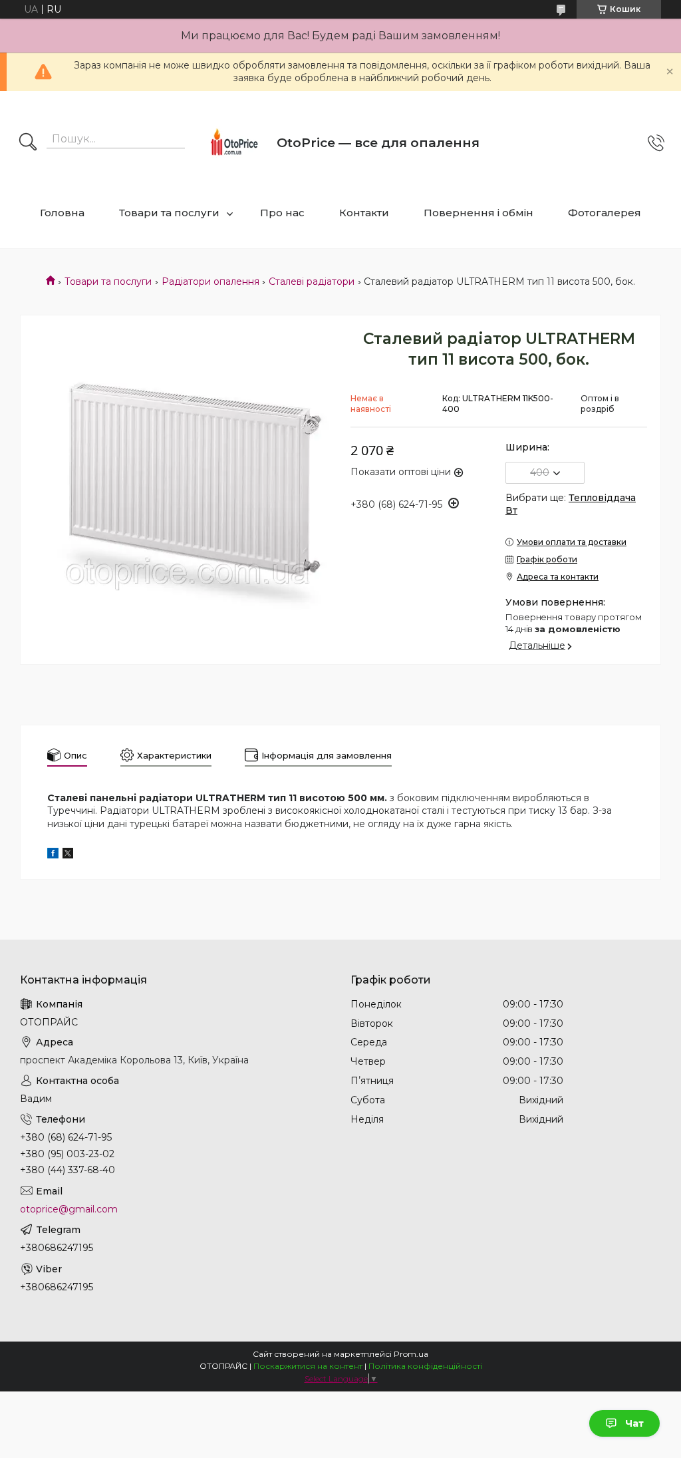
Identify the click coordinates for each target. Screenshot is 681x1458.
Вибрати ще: (570, 504)
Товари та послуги (169, 212)
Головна (62, 212)
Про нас (282, 212)
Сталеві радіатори (311, 281)
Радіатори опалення (210, 281)
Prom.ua (411, 1354)
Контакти (364, 212)
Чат (634, 1423)
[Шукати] (28, 143)
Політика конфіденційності (425, 1366)
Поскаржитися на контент (307, 1366)
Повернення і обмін (478, 212)
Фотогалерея (604, 212)
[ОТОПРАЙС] (233, 143)
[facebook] (53, 855)
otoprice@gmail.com (69, 1209)
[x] (68, 855)
